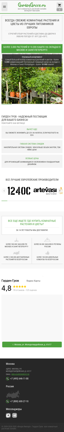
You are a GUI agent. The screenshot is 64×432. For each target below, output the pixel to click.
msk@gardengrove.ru (20, 374)
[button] (52, 99)
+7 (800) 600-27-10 (19, 401)
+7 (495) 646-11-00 (19, 378)
